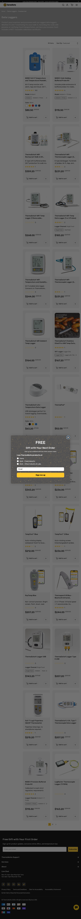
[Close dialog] (68, 437)
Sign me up (40, 475)
